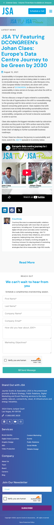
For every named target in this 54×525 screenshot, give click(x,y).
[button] (50, 11)
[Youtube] (15, 421)
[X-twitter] (9, 421)
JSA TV (19, 140)
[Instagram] (20, 421)
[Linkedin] (4, 421)
